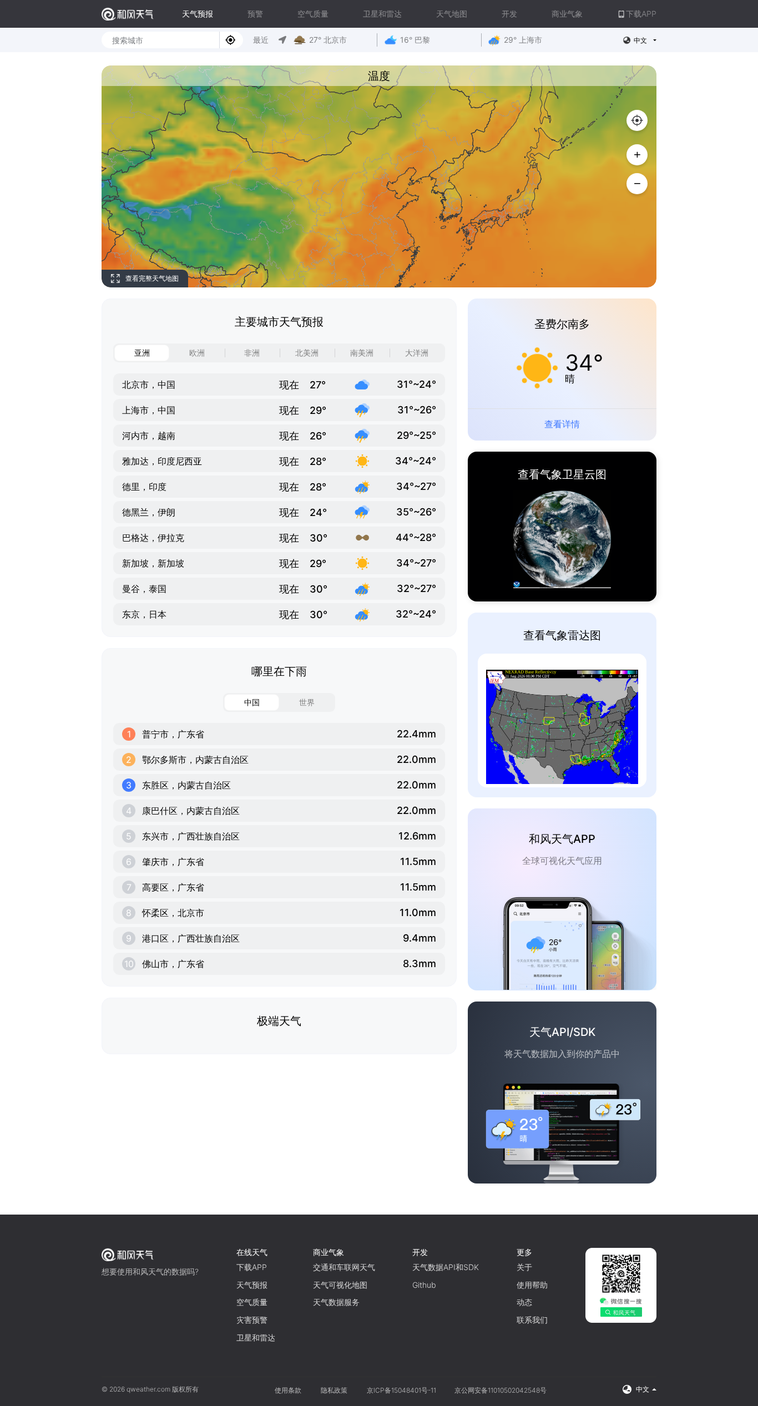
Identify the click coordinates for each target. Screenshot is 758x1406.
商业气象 (567, 13)
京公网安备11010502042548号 (500, 1390)
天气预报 (197, 13)
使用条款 (288, 1390)
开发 (509, 13)
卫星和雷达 (382, 13)
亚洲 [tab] (142, 352)
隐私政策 (334, 1390)
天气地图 (451, 13)
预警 (255, 13)
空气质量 (313, 13)
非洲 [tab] (252, 352)
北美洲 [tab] (307, 352)
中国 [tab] (252, 702)
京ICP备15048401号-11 (402, 1390)
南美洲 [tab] (361, 352)
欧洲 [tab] (197, 352)
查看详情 (562, 423)
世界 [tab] (307, 702)
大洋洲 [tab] (416, 352)
